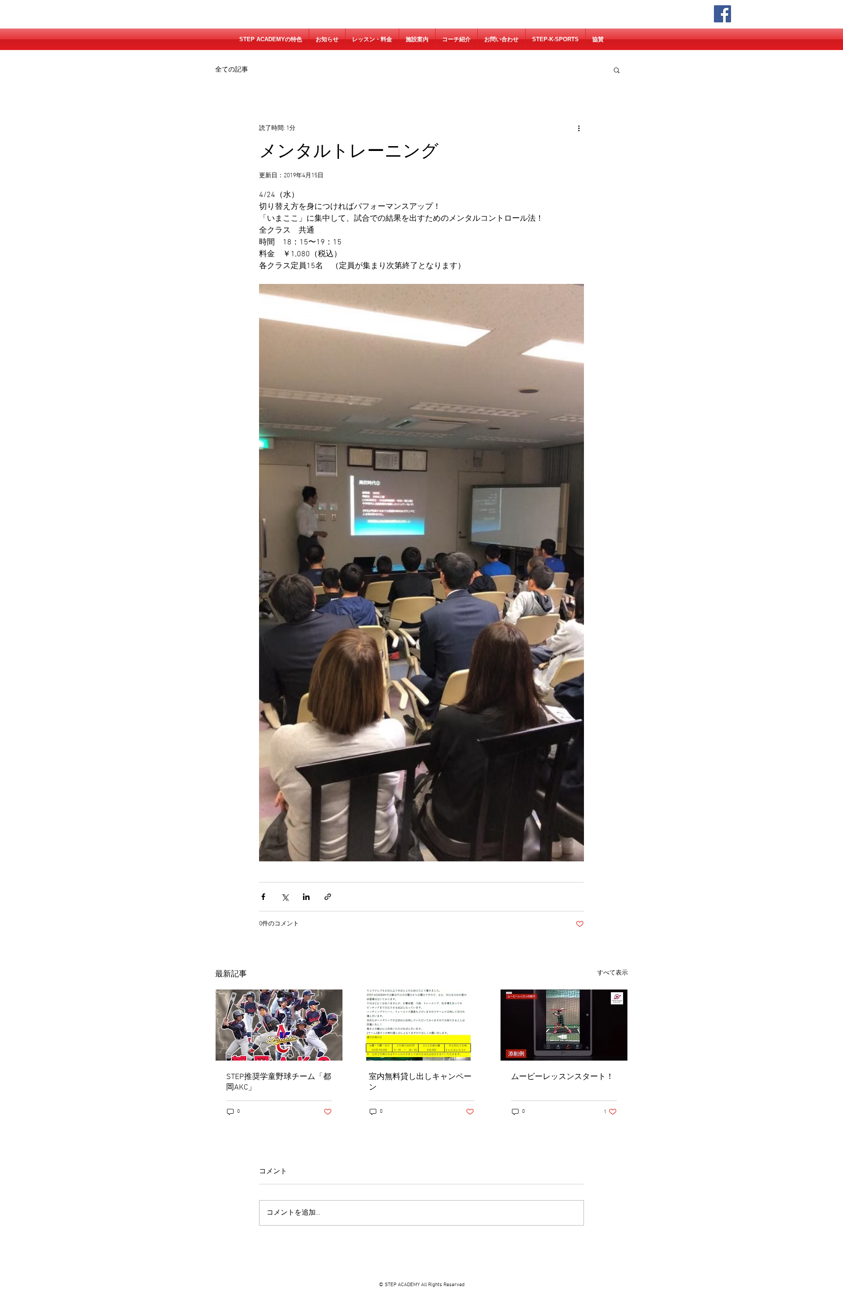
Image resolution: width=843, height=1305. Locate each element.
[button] (616, 69)
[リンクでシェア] (328, 897)
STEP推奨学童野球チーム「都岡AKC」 (278, 1082)
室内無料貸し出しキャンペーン (420, 1082)
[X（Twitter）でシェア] (285, 897)
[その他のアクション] (578, 128)
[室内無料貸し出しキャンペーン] (421, 1025)
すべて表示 (612, 973)
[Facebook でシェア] (263, 897)
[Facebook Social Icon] (722, 13)
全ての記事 (231, 70)
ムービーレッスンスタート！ (562, 1077)
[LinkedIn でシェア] (306, 897)
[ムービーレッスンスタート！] (564, 1025)
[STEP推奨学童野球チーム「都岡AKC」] (279, 1025)
